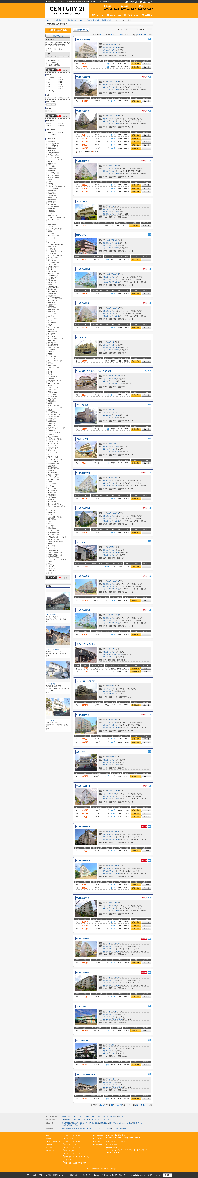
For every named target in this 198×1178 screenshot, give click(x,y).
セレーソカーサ (82, 542)
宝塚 (63, 1128)
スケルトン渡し (54, 282)
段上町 (68, 1120)
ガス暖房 (52, 495)
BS (50, 524)
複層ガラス (52, 544)
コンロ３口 (52, 455)
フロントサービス (55, 553)
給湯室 (51, 403)
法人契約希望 (53, 206)
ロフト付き (52, 349)
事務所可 (52, 164)
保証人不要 (52, 162)
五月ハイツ (80, 752)
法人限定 (52, 204)
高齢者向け (52, 208)
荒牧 (112, 547)
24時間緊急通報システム (57, 541)
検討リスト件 (146, 2)
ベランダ (52, 356)
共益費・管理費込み (54, 65)
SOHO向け (52, 238)
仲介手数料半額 (54, 278)
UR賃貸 (51, 249)
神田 (79, 1120)
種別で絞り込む (58, 36)
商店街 (51, 325)
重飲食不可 (52, 291)
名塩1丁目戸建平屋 (53, 649)
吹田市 (105, 1116)
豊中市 (100, 1116)
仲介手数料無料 (54, 276)
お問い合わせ (98, 1135)
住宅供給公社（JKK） (56, 251)
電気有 (51, 385)
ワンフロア (52, 233)
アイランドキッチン (55, 446)
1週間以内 (63, 126)
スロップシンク (54, 448)
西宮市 (76, 1116)
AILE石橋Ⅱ (50, 720)
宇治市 (120, 1116)
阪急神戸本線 (137, 1123)
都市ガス (52, 365)
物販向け (52, 343)
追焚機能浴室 (53, 463)
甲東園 (74, 1128)
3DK (49, 86)
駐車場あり (52, 562)
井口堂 (94, 1120)
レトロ (51, 213)
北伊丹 (112, 694)
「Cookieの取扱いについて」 (137, 1175)
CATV (51, 526)
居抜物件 (52, 280)
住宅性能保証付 (54, 188)
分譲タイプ (52, 182)
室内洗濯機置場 (54, 345)
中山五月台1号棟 (82, 303)
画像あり (51, 132)
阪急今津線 (83, 1123)
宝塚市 (109, 44)
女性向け (52, 264)
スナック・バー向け (55, 338)
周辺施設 (97, 1142)
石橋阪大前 (82, 1128)
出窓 (50, 363)
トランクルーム (54, 510)
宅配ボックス (53, 539)
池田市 (70, 1116)
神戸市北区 (113, 1116)
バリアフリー (53, 173)
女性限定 (52, 168)
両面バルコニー (54, 392)
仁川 (101, 1128)
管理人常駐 (52, 184)
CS (50, 521)
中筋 (112, 206)
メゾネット (52, 352)
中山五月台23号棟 (83, 77)
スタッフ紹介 (98, 1138)
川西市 (82, 1116)
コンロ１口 (52, 452)
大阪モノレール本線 (125, 1123)
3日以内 (50, 126)
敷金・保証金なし (54, 60)
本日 (61, 123)
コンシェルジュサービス (57, 559)
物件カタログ (50, 1151)
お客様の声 (98, 1144)
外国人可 (52, 253)
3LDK (62, 86)
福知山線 (106, 50)
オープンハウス (54, 246)
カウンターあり (54, 311)
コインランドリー (55, 408)
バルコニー (52, 358)
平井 (112, 649)
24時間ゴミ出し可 (55, 555)
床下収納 (52, 501)
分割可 (51, 179)
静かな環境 (52, 334)
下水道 (51, 372)
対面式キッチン (54, 441)
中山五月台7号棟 (82, 715)
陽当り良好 (52, 150)
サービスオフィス (55, 229)
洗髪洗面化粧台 (54, 472)
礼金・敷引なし (53, 63)
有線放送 (52, 528)
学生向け (52, 260)
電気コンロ (52, 450)
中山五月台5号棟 (82, 972)
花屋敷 (108, 1120)
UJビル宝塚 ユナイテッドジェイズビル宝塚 (93, 371)
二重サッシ (52, 378)
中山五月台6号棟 (82, 938)
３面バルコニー (54, 390)
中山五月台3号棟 (82, 898)
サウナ (51, 481)
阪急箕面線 (104, 1123)
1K (61, 77)
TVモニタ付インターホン (57, 537)
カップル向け (53, 262)
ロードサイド (53, 327)
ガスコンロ (52, 430)
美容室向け (52, 340)
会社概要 (49, 1138)
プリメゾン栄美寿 (83, 40)
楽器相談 (52, 148)
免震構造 (52, 419)
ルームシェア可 (54, 258)
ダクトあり (52, 300)
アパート (51, 49)
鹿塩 (84, 1120)
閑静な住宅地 (53, 153)
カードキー (52, 222)
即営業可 (52, 305)
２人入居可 (52, 166)
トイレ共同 (52, 486)
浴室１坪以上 (53, 479)
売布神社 (116, 52)
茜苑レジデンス (82, 235)
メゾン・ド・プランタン (85, 644)
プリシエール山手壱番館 (85, 1074)
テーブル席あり (54, 314)
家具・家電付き (54, 414)
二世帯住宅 (52, 211)
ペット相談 (52, 141)
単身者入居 (52, 197)
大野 (112, 686)
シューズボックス (55, 517)
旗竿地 (51, 284)
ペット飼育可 (53, 144)
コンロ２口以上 (54, 432)
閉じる (167, 1175)
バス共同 (52, 484)
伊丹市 (109, 547)
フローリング (53, 347)
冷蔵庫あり (52, 434)
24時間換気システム (55, 381)
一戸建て (51, 51)
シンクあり (52, 316)
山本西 (113, 409)
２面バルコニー (54, 387)
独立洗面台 (52, 490)
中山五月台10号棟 (83, 269)
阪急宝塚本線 (107, 47)
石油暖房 (52, 497)
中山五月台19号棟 (83, 473)
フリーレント (53, 220)
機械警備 (52, 401)
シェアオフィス (54, 336)
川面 (103, 1120)
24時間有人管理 (54, 550)
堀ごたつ (52, 394)
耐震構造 (52, 421)
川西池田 (113, 381)
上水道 (51, 370)
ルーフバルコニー (55, 361)
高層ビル (52, 224)
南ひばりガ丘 (115, 375)
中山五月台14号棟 (83, 786)
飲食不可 (52, 296)
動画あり (63, 132)
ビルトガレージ (54, 396)
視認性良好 (52, 302)
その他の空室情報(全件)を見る (88, 152)
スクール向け (53, 235)
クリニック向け (54, 242)
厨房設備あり (53, 309)
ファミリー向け (54, 269)
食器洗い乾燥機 (54, 437)
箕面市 (94, 1116)
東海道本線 (77, 1125)
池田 (97, 1128)
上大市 (74, 1120)
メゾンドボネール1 (53, 684)
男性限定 (52, 200)
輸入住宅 (52, 193)
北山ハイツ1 (81, 1006)
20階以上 (52, 570)
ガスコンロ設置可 (55, 255)
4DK (61, 89)
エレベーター (53, 383)
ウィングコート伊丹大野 (85, 681)
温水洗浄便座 (53, 468)
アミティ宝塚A (51, 614)
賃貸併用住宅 (53, 287)
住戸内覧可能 (53, 557)
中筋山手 (114, 240)
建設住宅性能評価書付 (56, 186)
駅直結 (51, 231)
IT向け (51, 240)
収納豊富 (52, 519)
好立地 (51, 320)
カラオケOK (53, 318)
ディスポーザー (54, 443)
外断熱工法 (52, 423)
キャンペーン (53, 273)
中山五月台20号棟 (83, 861)
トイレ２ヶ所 (53, 477)
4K (49, 89)
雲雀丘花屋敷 (117, 383)
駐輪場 (51, 410)
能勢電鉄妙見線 (94, 1123)
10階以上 (52, 568)
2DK (61, 82)
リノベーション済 (55, 159)
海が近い (52, 271)
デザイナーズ (53, 155)
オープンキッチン (55, 459)
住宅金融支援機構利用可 (57, 244)
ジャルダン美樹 (82, 405)
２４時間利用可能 (55, 298)
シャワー (52, 488)
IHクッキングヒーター (56, 428)
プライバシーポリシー (53, 1142)
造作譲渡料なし (54, 332)
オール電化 (52, 376)
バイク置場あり (54, 412)
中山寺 (113, 44)
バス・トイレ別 (54, 461)
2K (49, 82)
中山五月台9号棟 (82, 576)
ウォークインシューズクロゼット (58, 507)
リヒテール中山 (82, 439)
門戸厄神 (108, 1128)
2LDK (49, 84)
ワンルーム (51, 77)
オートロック (53, 535)
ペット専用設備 (54, 146)
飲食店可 (52, 195)
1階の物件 (52, 566)
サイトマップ (50, 1148)
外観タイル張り (54, 425)
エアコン (52, 493)
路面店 (51, 329)
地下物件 (52, 323)
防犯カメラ (52, 548)
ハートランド (81, 337)
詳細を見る (135, 63)
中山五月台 (115, 82)
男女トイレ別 (53, 475)
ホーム (48, 1135)
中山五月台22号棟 (83, 827)
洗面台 (51, 470)
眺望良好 (52, 191)
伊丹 (112, 689)
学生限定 (52, 202)
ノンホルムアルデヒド (56, 217)
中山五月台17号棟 (83, 508)
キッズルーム (53, 175)
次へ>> (145, 34)
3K (61, 84)
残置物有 (52, 307)
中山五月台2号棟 (82, 161)
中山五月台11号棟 (83, 610)
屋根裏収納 (52, 512)
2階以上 (51, 564)
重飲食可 (52, 289)
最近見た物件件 (132, 2)
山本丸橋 (114, 1011)
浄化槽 (51, 374)
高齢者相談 (52, 170)
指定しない (51, 123)
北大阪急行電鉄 (67, 1125)
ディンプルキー (54, 546)
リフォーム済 (53, 157)
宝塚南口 (123, 1128)
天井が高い (52, 215)
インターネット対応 (55, 532)
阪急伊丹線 (106, 689)
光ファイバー (53, 530)
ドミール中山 (81, 201)
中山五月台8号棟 (82, 111)
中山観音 (116, 47)
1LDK (62, 80)
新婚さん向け (53, 267)
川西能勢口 (91, 1128)
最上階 (51, 573)
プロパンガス (53, 367)
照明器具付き (53, 405)
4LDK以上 (51, 91)
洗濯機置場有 (53, 416)
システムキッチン (55, 439)
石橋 (63, 1120)
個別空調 (52, 399)
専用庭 (51, 354)
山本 (114, 85)
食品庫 (51, 514)
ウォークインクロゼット (57, 504)
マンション (59, 49)
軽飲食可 (52, 293)
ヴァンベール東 (82, 1040)
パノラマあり (52, 135)
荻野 (112, 1045)
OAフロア (52, 226)
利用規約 (49, 1144)
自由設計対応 (53, 177)
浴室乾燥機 (52, 466)
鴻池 (99, 1120)
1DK (49, 80)
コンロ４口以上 (54, 457)
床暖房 (51, 499)
